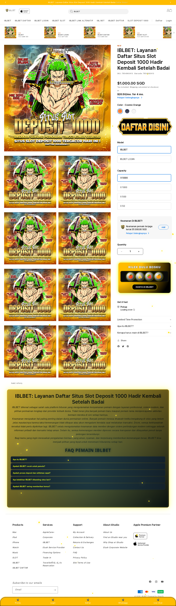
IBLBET (7, 21)
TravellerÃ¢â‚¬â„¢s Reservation (52, 564)
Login (53, 603)
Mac (14, 532)
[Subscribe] (55, 589)
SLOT (15, 558)
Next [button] (170, 2)
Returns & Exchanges (83, 542)
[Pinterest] (128, 347)
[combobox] (98, 11)
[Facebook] (119, 347)
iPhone (15, 542)
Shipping (134, 87)
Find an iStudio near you (115, 537)
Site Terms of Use (81, 563)
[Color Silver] (134, 111)
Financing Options (51, 552)
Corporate (47, 537)
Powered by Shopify (156, 596)
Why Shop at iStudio (113, 542)
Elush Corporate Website (115, 547)
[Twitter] (124, 347)
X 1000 (123, 187)
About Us (107, 532)
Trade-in (47, 558)
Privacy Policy (80, 558)
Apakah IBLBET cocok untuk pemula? (29, 466)
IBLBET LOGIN (41, 21)
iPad (14, 537)
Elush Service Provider (54, 547)
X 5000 (124, 178)
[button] (7, 21)
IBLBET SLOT (58, 21)
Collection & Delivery (83, 537)
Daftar (88, 603)
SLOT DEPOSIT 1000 (138, 21)
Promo (18, 603)
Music (15, 552)
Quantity (121, 244)
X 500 (123, 196)
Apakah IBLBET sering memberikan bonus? (31, 487)
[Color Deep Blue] (127, 111)
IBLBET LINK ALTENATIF (81, 21)
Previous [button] (5, 2)
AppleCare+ (48, 532)
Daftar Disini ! (122, 2)
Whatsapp (123, 603)
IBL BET (101, 21)
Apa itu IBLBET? (20, 460)
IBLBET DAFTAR (23, 21)
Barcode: (138, 74)
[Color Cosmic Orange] (120, 111)
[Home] (10, 10)
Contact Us (78, 547)
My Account (78, 532)
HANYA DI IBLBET (144, 287)
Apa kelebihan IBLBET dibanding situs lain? (32, 480)
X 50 (122, 206)
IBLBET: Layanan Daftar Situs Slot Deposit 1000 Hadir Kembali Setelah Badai (88, 2)
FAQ (75, 552)
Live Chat (158, 603)
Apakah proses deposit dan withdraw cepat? (31, 473)
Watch (15, 547)
